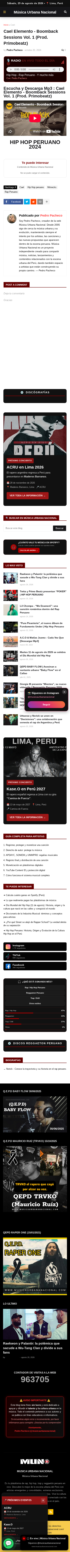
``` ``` (27, 459)
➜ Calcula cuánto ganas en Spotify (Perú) (24, 895)
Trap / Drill (35, 998)
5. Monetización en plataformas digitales (23, 865)
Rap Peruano (11, 192)
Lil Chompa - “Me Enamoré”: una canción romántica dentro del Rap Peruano (39, 609)
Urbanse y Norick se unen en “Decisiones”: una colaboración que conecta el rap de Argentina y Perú (41, 719)
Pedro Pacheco (51, 215)
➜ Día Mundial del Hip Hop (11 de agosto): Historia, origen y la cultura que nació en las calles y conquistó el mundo (34, 907)
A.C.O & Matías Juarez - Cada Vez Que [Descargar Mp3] (42, 639)
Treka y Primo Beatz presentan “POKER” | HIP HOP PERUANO (43, 593)
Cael (13, 25)
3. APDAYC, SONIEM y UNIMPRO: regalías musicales (30, 855)
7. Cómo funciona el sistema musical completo (26, 875)
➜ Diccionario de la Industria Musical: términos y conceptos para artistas (32, 915)
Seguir (46, 704)
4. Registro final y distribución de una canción (25, 860)
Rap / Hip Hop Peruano (35, 988)
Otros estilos (35, 1003)
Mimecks (51, 187)
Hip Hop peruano (36, 187)
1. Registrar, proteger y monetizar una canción (26, 845)
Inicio (6, 25)
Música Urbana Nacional (35, 12)
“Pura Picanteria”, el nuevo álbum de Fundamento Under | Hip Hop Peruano (42, 625)
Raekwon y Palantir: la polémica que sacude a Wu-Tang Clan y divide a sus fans (42, 577)
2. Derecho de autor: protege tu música (22, 850)
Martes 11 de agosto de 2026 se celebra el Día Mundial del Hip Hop (43, 654)
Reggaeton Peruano (35, 993)
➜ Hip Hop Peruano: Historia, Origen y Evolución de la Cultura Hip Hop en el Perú (34, 932)
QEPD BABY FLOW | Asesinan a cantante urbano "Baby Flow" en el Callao (40, 670)
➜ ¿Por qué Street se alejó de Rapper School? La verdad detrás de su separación (34, 924)
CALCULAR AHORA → (29, 550)
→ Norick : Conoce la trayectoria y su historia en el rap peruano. (35, 1069)
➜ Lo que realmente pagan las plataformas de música (29, 900)
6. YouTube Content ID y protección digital (24, 870)
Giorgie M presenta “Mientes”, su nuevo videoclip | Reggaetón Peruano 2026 (43, 686)
